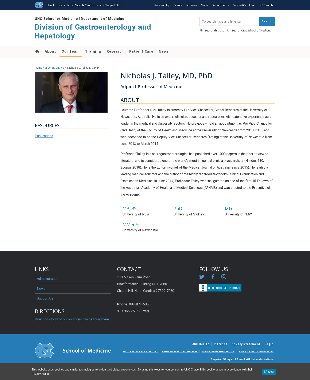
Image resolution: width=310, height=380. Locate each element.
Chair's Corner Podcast (224, 288)
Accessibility (162, 5)
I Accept (269, 371)
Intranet (220, 344)
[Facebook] (213, 277)
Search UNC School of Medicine (251, 30)
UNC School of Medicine (56, 19)
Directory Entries (54, 67)
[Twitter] (202, 277)
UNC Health (201, 344)
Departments (220, 5)
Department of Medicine (102, 19)
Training (93, 51)
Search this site (214, 30)
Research (115, 51)
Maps (204, 5)
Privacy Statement (246, 344)
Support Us (45, 298)
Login (269, 344)
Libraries (191, 5)
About (50, 51)
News (164, 51)
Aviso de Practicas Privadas (180, 351)
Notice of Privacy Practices (140, 351)
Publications (44, 136)
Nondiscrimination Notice (218, 351)
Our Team (71, 51)
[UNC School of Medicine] (73, 350)
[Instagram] (223, 277)
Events (178, 5)
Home (37, 51)
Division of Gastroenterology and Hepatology (93, 31)
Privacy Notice (41, 373)
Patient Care (141, 51)
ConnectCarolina (243, 5)
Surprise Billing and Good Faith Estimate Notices (242, 359)
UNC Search (265, 5)
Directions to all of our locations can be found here (72, 319)
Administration (47, 279)
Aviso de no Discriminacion (256, 351)
